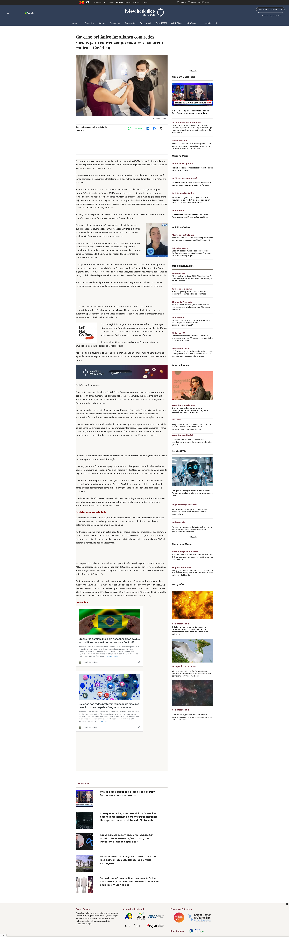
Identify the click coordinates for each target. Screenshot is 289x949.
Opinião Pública (176, 23)
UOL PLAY (136, 2)
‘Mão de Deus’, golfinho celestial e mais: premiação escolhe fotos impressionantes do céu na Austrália (192, 717)
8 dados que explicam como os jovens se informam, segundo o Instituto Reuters (190, 292)
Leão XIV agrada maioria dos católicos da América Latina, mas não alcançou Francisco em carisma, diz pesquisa (192, 253)
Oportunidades (130, 23)
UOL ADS (145, 2)
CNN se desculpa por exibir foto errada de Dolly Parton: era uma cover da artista (191, 112)
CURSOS (128, 2)
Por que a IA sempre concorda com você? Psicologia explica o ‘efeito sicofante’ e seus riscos (192, 493)
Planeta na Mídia (145, 23)
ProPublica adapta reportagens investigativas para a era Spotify (192, 169)
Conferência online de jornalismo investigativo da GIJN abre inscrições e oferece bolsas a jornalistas (190, 410)
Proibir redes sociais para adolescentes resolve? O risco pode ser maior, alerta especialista (189, 511)
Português (30, 13)
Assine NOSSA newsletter (270, 9)
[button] (216, 23)
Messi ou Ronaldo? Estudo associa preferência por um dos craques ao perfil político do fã (192, 238)
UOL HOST (110, 2)
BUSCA (183, 2)
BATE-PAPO (195, 2)
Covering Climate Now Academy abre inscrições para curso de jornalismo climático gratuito (192, 442)
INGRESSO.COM (99, 2)
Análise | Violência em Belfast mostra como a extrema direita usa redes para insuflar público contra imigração (192, 529)
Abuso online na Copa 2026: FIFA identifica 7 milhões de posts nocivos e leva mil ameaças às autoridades (192, 278)
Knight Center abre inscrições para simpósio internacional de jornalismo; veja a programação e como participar (191, 427)
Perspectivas (89, 23)
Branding (102, 23)
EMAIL (207, 2)
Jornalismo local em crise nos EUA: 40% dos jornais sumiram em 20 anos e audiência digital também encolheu (192, 338)
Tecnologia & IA (115, 23)
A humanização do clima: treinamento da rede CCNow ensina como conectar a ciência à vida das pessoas (192, 557)
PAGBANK (119, 2)
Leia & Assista (191, 23)
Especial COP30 (161, 23)
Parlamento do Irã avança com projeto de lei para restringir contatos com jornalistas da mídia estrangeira (129, 860)
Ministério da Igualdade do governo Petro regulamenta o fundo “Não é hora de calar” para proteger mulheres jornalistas (191, 200)
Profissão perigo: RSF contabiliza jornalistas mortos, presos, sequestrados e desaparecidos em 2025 (191, 322)
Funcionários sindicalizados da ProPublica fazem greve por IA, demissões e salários (190, 215)
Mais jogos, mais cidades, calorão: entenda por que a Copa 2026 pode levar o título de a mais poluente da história (192, 573)
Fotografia (207, 23)
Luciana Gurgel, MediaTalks (93, 127)
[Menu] (8, 12)
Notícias (75, 23)
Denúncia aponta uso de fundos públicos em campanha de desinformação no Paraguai (191, 183)
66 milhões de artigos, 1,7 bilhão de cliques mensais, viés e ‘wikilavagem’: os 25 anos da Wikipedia (191, 307)
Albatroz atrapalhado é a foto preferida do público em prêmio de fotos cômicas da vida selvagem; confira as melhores (191, 673)
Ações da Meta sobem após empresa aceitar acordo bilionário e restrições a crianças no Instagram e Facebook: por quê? (126, 838)
